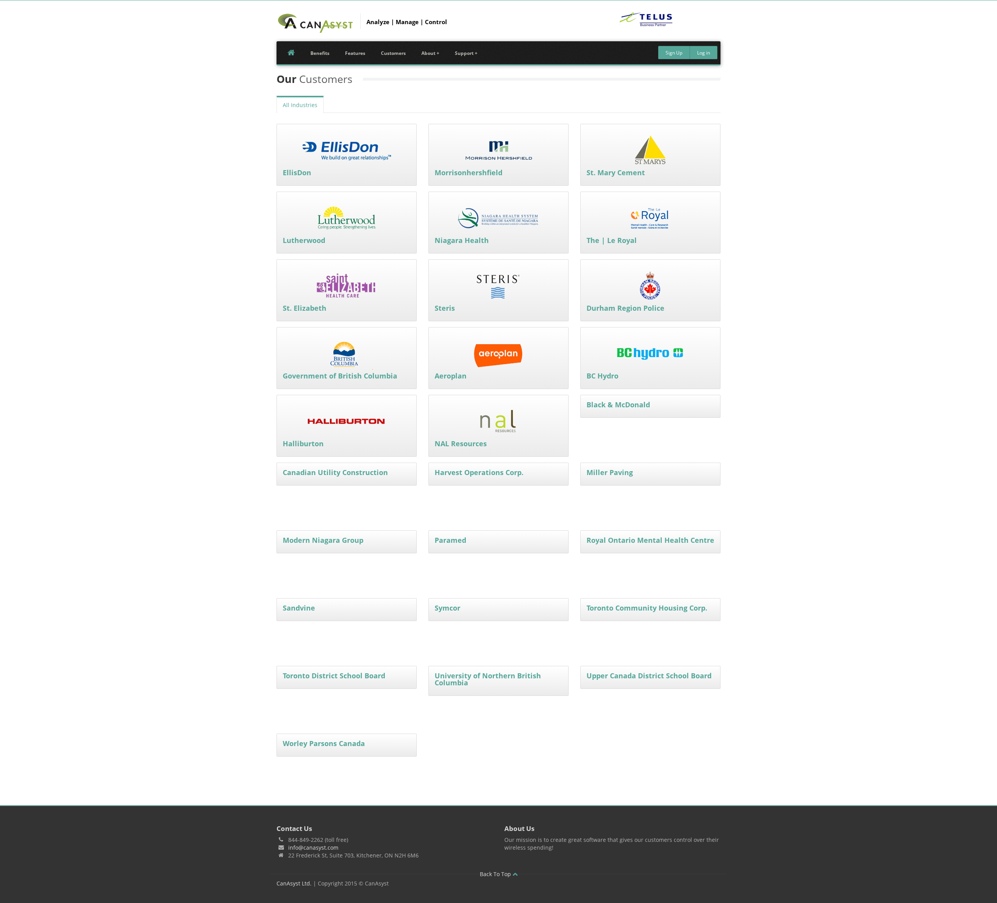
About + (430, 53)
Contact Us (294, 828)
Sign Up (674, 52)
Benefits (319, 53)
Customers (393, 53)
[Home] (315, 23)
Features (355, 53)
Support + (466, 53)
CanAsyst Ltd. (294, 883)
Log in (703, 52)
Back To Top (496, 874)
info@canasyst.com (313, 847)
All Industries (300, 105)
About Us (519, 828)
